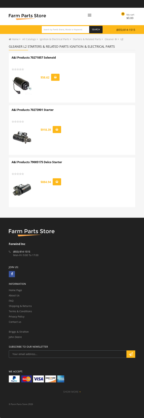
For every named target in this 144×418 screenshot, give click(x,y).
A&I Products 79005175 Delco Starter (37, 162)
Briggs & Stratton (19, 331)
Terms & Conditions (20, 311)
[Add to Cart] (55, 77)
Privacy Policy (16, 316)
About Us (14, 295)
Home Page (15, 290)
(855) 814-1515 (125, 30)
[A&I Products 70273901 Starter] (22, 138)
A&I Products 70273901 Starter (33, 110)
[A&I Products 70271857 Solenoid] (22, 85)
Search (96, 29)
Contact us (15, 321)
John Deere (15, 337)
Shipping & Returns (20, 306)
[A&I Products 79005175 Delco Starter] (22, 190)
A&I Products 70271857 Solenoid (34, 57)
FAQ (11, 300)
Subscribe (130, 354)
